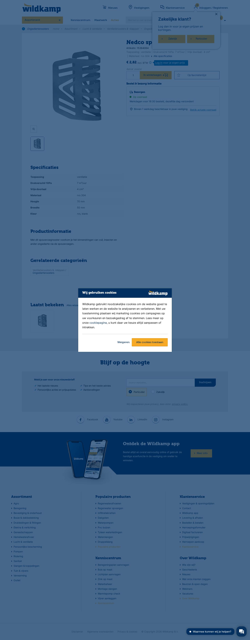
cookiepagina (98, 322)
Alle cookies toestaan (149, 342)
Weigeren (123, 342)
